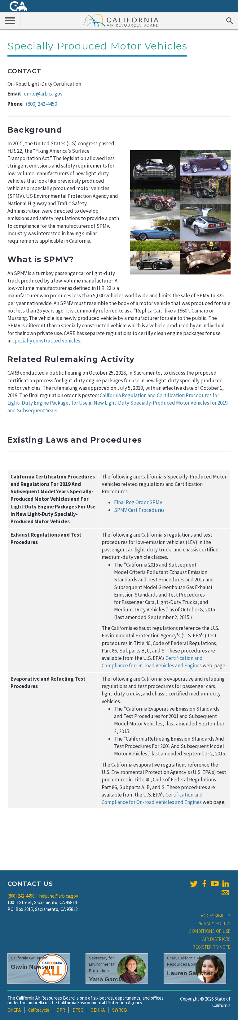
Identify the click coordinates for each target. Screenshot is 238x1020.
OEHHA (97, 1010)
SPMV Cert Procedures (139, 510)
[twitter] (194, 884)
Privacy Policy (214, 923)
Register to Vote (212, 947)
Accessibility (216, 916)
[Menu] (10, 20)
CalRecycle (38, 1010)
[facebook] (204, 884)
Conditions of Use (210, 931)
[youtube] (215, 884)
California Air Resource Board (121, 20)
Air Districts (216, 939)
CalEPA (14, 1010)
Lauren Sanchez (190, 973)
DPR (60, 1010)
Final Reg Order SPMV (138, 502)
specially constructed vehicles (46, 340)
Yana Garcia (106, 979)
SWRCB (119, 1010)
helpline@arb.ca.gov (58, 896)
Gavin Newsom (32, 966)
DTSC (78, 1010)
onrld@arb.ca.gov (43, 93)
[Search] (229, 20)
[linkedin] (225, 884)
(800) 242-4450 (41, 103)
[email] (225, 893)
